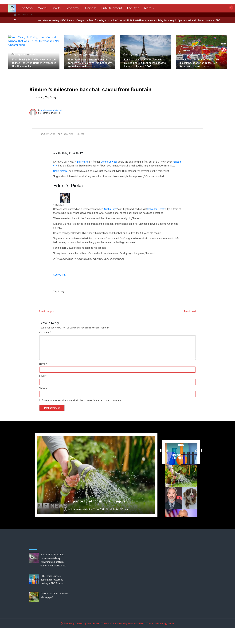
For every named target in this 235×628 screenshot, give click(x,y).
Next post (190, 311)
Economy (72, 8)
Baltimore (82, 161)
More (147, 8)
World (42, 8)
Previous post (47, 311)
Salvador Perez (156, 209)
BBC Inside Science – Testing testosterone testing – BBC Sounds (52, 579)
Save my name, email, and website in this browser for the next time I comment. (81, 400)
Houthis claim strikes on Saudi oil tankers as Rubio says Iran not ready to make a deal (90, 63)
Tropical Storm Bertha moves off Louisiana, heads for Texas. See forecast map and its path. (199, 63)
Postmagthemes (165, 623)
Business (90, 8)
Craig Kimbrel (60, 171)
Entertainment (111, 8)
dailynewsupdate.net (51, 110)
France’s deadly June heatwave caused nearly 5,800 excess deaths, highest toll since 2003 (145, 63)
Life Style (133, 8)
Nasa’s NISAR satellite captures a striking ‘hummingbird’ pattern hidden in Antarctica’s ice (148, 20)
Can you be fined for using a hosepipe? (78, 20)
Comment (45, 332)
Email (43, 376)
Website (43, 388)
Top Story (26, 8)
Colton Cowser (109, 161)
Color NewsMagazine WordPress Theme (131, 623)
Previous (159, 450)
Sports (56, 8)
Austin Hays (110, 209)
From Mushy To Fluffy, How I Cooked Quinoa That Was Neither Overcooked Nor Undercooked (34, 63)
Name (43, 364)
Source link (59, 274)
